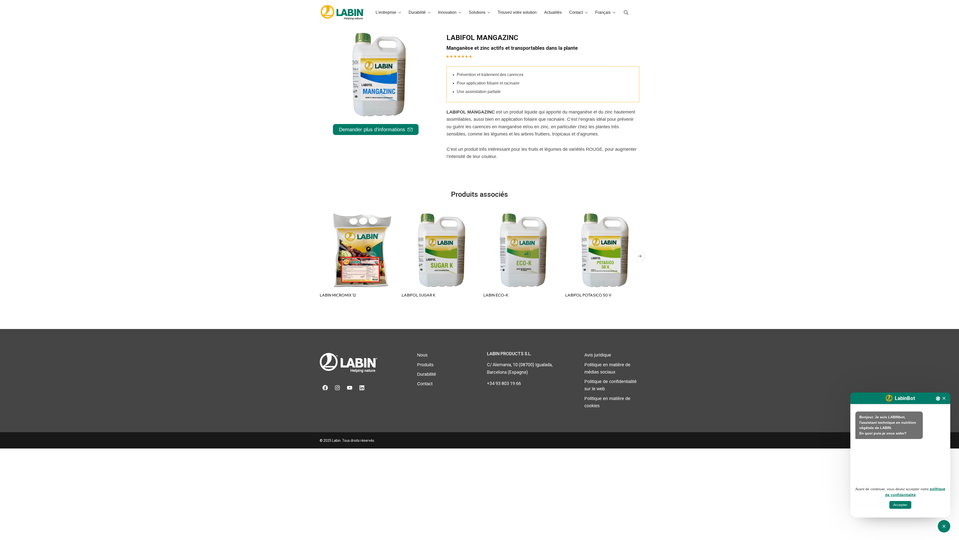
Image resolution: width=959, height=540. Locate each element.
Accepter (900, 505)
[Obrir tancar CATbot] (944, 526)
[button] (640, 256)
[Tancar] (944, 398)
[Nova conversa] (938, 398)
